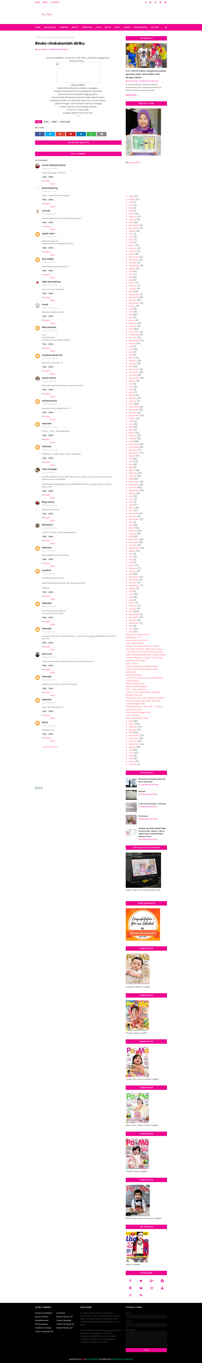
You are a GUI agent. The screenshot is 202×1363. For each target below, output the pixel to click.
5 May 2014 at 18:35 (49, 237)
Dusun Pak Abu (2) (64, 1316)
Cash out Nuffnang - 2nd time (152, 803)
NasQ (45, 722)
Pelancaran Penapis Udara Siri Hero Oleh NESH (151, 780)
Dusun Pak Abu (41, 1316)
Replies (47, 181)
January (132, 219)
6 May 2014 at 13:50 (49, 551)
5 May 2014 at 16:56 (49, 214)
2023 (131, 291)
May (131, 208)
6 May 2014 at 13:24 (49, 528)
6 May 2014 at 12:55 (49, 505)
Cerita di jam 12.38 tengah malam (142, 669)
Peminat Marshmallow (136, 686)
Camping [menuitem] (63, 27)
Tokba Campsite (63, 1320)
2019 (131, 441)
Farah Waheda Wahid (54, 165)
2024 (131, 254)
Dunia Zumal (49, 378)
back (46, 122)
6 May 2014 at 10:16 (49, 472)
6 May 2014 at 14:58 (49, 606)
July (130, 202)
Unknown (47, 423)
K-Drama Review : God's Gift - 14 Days (144, 706)
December (134, 225)
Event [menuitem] (117, 27)
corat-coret (46, 37)
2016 (131, 536)
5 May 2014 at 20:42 (49, 330)
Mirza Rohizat (49, 327)
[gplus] (165, 2)
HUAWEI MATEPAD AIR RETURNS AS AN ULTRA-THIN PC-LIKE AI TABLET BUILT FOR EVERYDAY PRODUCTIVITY (152, 832)
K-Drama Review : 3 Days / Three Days (144, 657)
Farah (45, 304)
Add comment (50, 746)
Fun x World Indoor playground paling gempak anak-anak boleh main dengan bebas (146, 74)
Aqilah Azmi (48, 233)
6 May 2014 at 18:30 (49, 680)
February (133, 216)
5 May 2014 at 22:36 (49, 404)
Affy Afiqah (48, 259)
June (131, 205)
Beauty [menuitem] (75, 27)
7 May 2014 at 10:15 (49, 725)
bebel (54, 122)
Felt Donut (131, 672)
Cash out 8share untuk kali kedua (142, 666)
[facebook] (145, 2)
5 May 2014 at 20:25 (49, 308)
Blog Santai (48, 502)
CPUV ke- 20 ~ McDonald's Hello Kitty (143, 692)
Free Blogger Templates (122, 1359)
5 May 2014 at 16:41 (49, 191)
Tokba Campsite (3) (44, 1331)
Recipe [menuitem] (108, 27)
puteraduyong (50, 188)
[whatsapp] (130, 1295)
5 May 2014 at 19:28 (49, 262)
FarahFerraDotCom (52, 355)
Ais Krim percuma (134, 709)
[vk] (141, 1288)
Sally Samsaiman (51, 281)
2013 (131, 732)
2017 (131, 510)
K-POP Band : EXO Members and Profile (144, 651)
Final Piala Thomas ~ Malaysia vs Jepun (144, 649)
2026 (131, 196)
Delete (51, 177)
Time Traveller (49, 469)
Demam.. (142, 791)
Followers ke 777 (133, 637)
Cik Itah (46, 210)
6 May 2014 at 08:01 (49, 427)
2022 (131, 329)
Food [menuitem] (98, 27)
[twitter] (150, 2)
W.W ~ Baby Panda (134, 643)
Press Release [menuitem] (140, 27)
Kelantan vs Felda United (137, 634)
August (132, 199)
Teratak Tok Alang (43, 1327)
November (134, 228)
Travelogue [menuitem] (50, 27)
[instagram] (155, 2)
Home (37, 2)
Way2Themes (92, 1359)
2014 (131, 611)
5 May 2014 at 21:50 (49, 381)
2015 (131, 574)
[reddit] (162, 1281)
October (133, 262)
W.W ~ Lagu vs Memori (136, 689)
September (134, 265)
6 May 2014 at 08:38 (50, 450)
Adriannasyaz (49, 400)
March (132, 213)
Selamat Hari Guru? (135, 683)
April (131, 210)
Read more (131, 95)
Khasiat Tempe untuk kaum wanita (142, 646)
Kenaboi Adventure (43, 1313)
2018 (131, 479)
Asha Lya (47, 653)
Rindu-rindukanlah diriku (137, 718)
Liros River (60, 1313)
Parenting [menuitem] (87, 27)
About (45, 2)
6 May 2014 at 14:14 (49, 574)
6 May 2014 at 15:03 (49, 632)
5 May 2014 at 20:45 (49, 358)
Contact (55, 2)
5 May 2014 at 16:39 (49, 168)
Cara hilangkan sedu (135, 703)
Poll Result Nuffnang (135, 660)
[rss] (141, 1295)
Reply (45, 177)
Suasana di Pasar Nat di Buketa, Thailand (145, 698)
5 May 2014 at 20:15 (49, 285)
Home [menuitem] (37, 27)
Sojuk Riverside (42, 1320)
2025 (131, 222)
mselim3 (46, 570)
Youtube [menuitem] (155, 27)
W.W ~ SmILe (132, 663)
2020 (131, 404)
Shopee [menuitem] (127, 27)
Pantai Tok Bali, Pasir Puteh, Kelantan (143, 700)
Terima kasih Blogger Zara (138, 712)
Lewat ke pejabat (134, 675)
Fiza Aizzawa (42, 49)
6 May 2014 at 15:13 (49, 657)
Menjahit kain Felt (134, 695)
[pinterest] (160, 2)
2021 (131, 366)
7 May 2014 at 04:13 (49, 703)
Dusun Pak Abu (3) (64, 1327)
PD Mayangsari (41, 1324)
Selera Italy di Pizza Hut (136, 640)
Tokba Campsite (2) (65, 1324)
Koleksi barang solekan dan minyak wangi (145, 654)
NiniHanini (47, 524)
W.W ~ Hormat (132, 715)
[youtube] (162, 1288)
